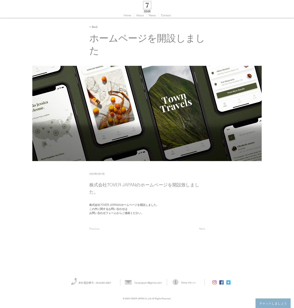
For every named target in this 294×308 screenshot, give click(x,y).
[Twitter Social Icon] (228, 282)
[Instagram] (214, 282)
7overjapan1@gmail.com (148, 282)
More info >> (188, 282)
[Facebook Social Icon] (221, 282)
